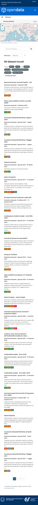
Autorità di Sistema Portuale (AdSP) (15, 238)
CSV (5, 95)
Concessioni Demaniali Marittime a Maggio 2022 (18, 141)
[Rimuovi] (28, 67)
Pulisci (35, 21)
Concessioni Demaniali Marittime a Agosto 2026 (17, 118)
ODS (12, 328)
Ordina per (7, 55)
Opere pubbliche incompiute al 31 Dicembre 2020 (18, 276)
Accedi (34, 1)
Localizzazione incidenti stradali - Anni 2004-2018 (18, 217)
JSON (9, 95)
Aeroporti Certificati (10, 254)
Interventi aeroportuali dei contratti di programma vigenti (16, 313)
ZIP (5, 306)
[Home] (2, 17)
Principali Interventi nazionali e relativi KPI (17, 197)
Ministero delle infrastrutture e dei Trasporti (11, 3)
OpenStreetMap (8, 43)
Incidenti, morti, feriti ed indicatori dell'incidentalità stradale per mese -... (16, 335)
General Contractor (10, 162)
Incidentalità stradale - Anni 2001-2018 (17, 373)
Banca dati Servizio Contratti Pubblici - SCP (18, 82)
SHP (5, 134)
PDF (12, 192)
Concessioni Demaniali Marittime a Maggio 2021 (18, 455)
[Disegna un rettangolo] (35, 25)
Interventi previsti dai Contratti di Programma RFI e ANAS (19, 394)
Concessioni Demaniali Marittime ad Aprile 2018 (17, 433)
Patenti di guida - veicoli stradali (14, 297)
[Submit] (31, 49)
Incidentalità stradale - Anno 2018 (15, 354)
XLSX (6, 112)
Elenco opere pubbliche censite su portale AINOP (17, 102)
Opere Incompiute (10, 177)
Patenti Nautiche (9, 415)
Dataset (8, 17)
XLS (15, 192)
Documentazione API (9, 488)
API (28, 486)
